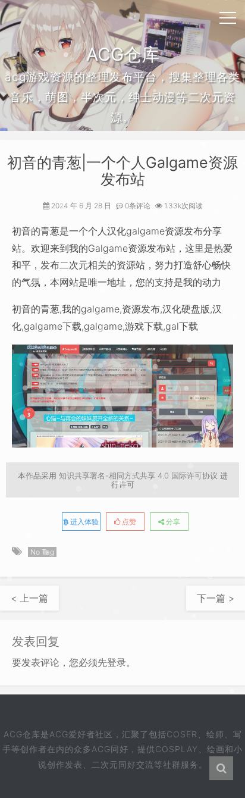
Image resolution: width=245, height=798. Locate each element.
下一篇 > (215, 598)
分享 (172, 521)
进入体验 (83, 521)
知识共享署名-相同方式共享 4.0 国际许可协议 (138, 475)
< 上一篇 (29, 598)
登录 (116, 662)
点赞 (128, 521)
